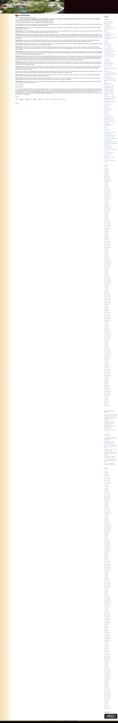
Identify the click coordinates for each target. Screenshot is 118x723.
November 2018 (107, 299)
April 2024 (106, 204)
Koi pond (106, 111)
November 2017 (107, 317)
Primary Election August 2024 (110, 135)
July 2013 (106, 397)
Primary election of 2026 (109, 136)
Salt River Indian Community (110, 141)
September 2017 (107, 320)
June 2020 (106, 271)
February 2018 (107, 312)
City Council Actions (108, 48)
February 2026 (107, 176)
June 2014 (106, 380)
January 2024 (107, 207)
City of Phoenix (107, 58)
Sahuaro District (107, 140)
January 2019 (107, 296)
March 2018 (106, 310)
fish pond (106, 66)
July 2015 (106, 359)
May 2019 (106, 290)
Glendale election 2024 (108, 90)
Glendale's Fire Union (108, 104)
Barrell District (107, 29)
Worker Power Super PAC (109, 157)
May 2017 (106, 325)
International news (108, 108)
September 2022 (107, 228)
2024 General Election (108, 21)
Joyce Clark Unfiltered (14, 4)
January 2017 (107, 331)
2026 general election (108, 23)
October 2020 (107, 264)
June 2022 (106, 233)
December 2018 (107, 298)
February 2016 (107, 348)
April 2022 (106, 236)
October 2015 (107, 355)
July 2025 (106, 182)
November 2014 (107, 372)
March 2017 (106, 328)
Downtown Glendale (108, 65)
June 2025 (106, 184)
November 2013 (107, 391)
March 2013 (106, 404)
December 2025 (107, 179)
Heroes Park (106, 107)
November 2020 (107, 263)
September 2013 (107, 394)
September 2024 (107, 196)
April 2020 (106, 274)
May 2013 (106, 401)
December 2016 (107, 332)
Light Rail (106, 113)
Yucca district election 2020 (109, 160)
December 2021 (107, 242)
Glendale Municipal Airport (109, 54)
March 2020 (106, 275)
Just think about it (24, 15)
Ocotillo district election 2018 (110, 132)
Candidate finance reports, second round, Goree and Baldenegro (109, 442)
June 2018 (106, 307)
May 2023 (106, 215)
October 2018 (107, 301)
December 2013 (107, 389)
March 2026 (106, 174)
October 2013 (107, 393)
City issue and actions (108, 49)
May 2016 (106, 344)
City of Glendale (107, 46)
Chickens (106, 41)
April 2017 (106, 326)
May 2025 (106, 185)
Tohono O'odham (107, 147)
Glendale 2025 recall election (110, 78)
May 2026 (106, 171)
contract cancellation (19, 20)
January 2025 (107, 192)
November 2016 (107, 334)
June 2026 (106, 169)
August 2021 (106, 249)
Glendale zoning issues (109, 56)
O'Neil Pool (106, 129)
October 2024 (107, 195)
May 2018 (106, 309)
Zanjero (105, 161)
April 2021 (106, 255)
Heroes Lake (106, 105)
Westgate (106, 155)
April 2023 (106, 217)
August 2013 (106, 396)
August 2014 (106, 377)
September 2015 (107, 356)
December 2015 (107, 351)
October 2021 (107, 245)
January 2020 (107, 279)
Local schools (107, 115)
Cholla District (107, 43)
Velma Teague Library (108, 152)
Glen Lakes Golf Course (109, 77)
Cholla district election (108, 44)
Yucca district (107, 158)
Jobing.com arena (107, 110)
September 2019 (107, 283)
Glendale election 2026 (108, 92)
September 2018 (107, 302)
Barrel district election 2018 (109, 28)
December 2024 (107, 193)
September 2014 (107, 375)
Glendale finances (107, 52)
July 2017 (106, 323)
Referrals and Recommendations (110, 138)
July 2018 (106, 306)
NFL (105, 127)
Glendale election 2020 (108, 89)
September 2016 (107, 337)
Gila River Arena (107, 71)
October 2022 (107, 226)
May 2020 (106, 272)
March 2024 (106, 206)
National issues (107, 125)
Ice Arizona (26, 20)
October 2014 (107, 374)
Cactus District (107, 32)
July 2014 (106, 378)
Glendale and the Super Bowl (110, 51)
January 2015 (107, 369)
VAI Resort (106, 150)
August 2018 (106, 304)
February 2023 (107, 220)
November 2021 (107, 244)
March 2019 (106, 293)
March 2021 (106, 256)
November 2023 (107, 209)
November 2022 (107, 225)
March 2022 (106, 237)
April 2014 (106, 383)
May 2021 (106, 253)
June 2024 (106, 201)
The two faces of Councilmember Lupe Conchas (110, 419)
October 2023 (107, 211)
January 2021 (107, 260)
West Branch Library (108, 154)
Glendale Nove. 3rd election (109, 96)
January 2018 (107, 314)
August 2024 (106, 198)
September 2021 (107, 247)
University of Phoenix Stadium (110, 149)
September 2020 (107, 266)
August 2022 (106, 230)
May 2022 (106, 234)
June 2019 (106, 288)
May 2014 (106, 382)
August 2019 (106, 285)
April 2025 (106, 187)
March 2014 (106, 385)
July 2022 (106, 231)
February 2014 (107, 386)
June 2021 (106, 252)
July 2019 (106, 287)
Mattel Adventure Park (108, 118)
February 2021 (107, 258)
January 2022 (107, 241)
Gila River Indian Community (110, 72)
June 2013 (106, 399)
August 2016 (106, 339)
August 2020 (106, 268)
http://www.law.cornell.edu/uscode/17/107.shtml (44, 92)
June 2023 (106, 214)
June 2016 (106, 342)
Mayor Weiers (32, 20)
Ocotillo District (107, 130)
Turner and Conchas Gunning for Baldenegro (110, 427)
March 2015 (106, 366)
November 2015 (107, 353)
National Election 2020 (108, 124)
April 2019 (106, 291)
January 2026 (107, 177)
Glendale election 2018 (108, 87)
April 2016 (106, 345)
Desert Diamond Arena (108, 63)
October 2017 (107, 318)
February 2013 (107, 405)
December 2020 (107, 261)
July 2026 (106, 168)
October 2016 (107, 336)
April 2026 (106, 173)
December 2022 (107, 223)
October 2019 (107, 282)
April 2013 (106, 402)
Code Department (107, 62)
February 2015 (107, 367)
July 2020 (106, 269)
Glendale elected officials (109, 86)
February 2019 (107, 294)
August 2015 (106, 358)
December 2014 (107, 370)
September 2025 (107, 180)
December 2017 (107, 315)
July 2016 (106, 340)
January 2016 (107, 350)
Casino (105, 40)
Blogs (105, 31)
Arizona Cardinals (107, 25)
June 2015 (106, 361)
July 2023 (106, 212)
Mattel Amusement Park (109, 119)
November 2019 (107, 280)
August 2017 (106, 321)
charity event (90, 18)
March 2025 (106, 188)
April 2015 (106, 364)
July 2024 (106, 199)
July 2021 (106, 250)
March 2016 (106, 347)
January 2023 (107, 222)
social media (44, 20)
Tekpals (76, 720)
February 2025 (107, 190)
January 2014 (107, 388)
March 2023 (106, 218)
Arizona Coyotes (107, 26)
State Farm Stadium (108, 146)
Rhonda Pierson (38, 20)
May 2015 (106, 363)
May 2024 (106, 203)
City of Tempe (107, 60)
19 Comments (50, 20)
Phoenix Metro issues (108, 133)
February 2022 (107, 239)
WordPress (66, 720)
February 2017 (107, 329)
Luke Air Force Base (108, 116)
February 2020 (107, 277)
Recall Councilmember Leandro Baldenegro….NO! (109, 423)
